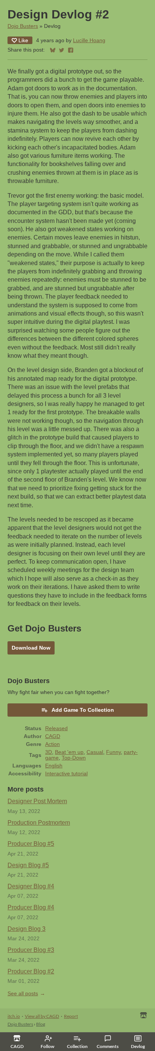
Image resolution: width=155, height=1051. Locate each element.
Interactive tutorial (66, 773)
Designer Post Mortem (37, 801)
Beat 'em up (69, 752)
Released (56, 728)
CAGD (52, 736)
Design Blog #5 (28, 865)
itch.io (14, 1016)
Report (71, 1016)
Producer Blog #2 (31, 971)
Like (23, 40)
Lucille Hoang (89, 40)
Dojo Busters (23, 26)
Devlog (138, 1046)
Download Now (31, 648)
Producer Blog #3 (31, 950)
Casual (95, 752)
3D (48, 752)
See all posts (23, 993)
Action (52, 744)
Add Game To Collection (83, 710)
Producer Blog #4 (31, 907)
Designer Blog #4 (31, 886)
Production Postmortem (39, 822)
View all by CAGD (42, 1016)
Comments (108, 1046)
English (53, 766)
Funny (113, 752)
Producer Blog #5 (31, 843)
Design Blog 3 (27, 929)
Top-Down (74, 758)
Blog (40, 1024)
